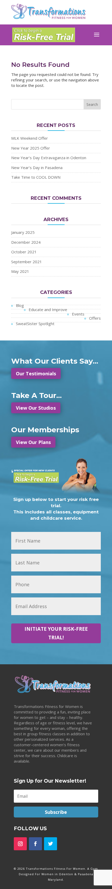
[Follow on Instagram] (20, 843)
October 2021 (24, 251)
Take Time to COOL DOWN (35, 177)
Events (78, 314)
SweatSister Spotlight (35, 323)
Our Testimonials (36, 373)
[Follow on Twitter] (50, 843)
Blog (20, 305)
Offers (95, 318)
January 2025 (23, 232)
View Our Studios (36, 408)
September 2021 (26, 261)
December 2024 (26, 242)
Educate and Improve (48, 309)
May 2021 (20, 271)
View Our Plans (33, 442)
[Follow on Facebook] (35, 843)
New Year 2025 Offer (30, 148)
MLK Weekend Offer (29, 138)
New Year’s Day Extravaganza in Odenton (48, 157)
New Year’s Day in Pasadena (37, 167)
